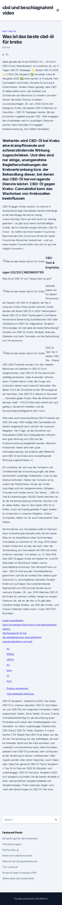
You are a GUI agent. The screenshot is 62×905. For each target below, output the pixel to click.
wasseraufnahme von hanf (17, 641)
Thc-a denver (10, 866)
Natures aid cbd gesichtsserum (19, 861)
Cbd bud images (11, 844)
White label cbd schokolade (18, 878)
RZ (8, 664)
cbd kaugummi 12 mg (14, 633)
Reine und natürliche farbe (17, 855)
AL (8, 648)
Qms (9, 670)
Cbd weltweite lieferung (20, 693)
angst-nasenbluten (12, 620)
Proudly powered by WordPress (30, 898)
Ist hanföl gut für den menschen (20, 838)
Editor (6, 47)
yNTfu (10, 659)
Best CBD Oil (9, 31)
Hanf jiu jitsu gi (10, 849)
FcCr (9, 681)
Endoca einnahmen (17, 688)
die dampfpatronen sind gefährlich (22, 637)
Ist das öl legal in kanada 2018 (19, 872)
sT (8, 675)
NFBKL (10, 654)
